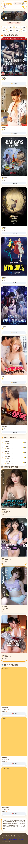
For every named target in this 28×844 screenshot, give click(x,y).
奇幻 (11, 27)
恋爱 (24, 30)
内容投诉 (20, 839)
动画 (4, 27)
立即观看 (6, 18)
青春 (24, 27)
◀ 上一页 (11, 22)
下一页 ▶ (17, 22)
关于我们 (4, 839)
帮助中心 (9, 839)
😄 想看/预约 (14, 83)
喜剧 (11, 30)
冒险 (4, 30)
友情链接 (15, 839)
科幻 (17, 30)
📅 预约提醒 (14, 713)
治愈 (17, 27)
